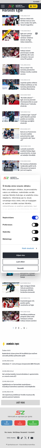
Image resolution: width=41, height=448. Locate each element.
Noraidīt (20, 268)
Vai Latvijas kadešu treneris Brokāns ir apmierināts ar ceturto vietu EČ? (20, 375)
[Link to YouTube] (32, 438)
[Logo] (16, 6)
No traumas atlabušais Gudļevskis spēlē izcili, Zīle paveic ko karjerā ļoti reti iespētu (28, 167)
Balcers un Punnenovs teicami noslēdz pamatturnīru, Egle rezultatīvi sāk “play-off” (28, 136)
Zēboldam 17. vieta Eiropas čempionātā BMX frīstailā (21, 364)
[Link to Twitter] (25, 438)
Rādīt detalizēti (28, 248)
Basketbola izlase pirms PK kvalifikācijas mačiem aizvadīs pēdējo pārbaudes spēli (19, 354)
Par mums (8, 432)
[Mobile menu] (3, 6)
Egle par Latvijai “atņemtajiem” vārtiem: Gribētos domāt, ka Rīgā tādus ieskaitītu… (26, 38)
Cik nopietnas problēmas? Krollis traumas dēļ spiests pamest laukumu (18, 396)
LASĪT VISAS (20, 402)
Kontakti (36, 2)
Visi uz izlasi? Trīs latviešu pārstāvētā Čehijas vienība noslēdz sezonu (28, 71)
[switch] (35, 225)
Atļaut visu (20, 255)
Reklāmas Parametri (20, 432)
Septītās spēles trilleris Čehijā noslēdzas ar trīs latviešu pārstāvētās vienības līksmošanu (28, 86)
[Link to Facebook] (28, 438)
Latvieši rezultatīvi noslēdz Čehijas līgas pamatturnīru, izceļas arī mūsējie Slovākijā (28, 152)
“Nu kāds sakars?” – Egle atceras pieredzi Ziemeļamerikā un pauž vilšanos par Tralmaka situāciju (28, 102)
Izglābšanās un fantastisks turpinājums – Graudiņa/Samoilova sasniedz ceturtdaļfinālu (18, 385)
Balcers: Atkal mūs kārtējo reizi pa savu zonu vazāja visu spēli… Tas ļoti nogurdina (28, 22)
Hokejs (20, 424)
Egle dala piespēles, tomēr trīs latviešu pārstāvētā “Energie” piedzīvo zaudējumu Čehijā (28, 273)
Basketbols (33, 424)
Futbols (6, 424)
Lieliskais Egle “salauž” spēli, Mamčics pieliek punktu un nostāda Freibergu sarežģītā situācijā (28, 119)
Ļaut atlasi (20, 262)
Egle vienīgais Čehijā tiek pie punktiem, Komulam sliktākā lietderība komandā (27, 289)
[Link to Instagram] (18, 438)
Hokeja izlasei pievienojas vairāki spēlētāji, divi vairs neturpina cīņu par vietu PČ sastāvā (27, 55)
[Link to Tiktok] (22, 438)
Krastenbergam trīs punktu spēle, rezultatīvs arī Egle (27, 303)
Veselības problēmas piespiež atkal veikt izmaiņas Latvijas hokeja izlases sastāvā (28, 318)
